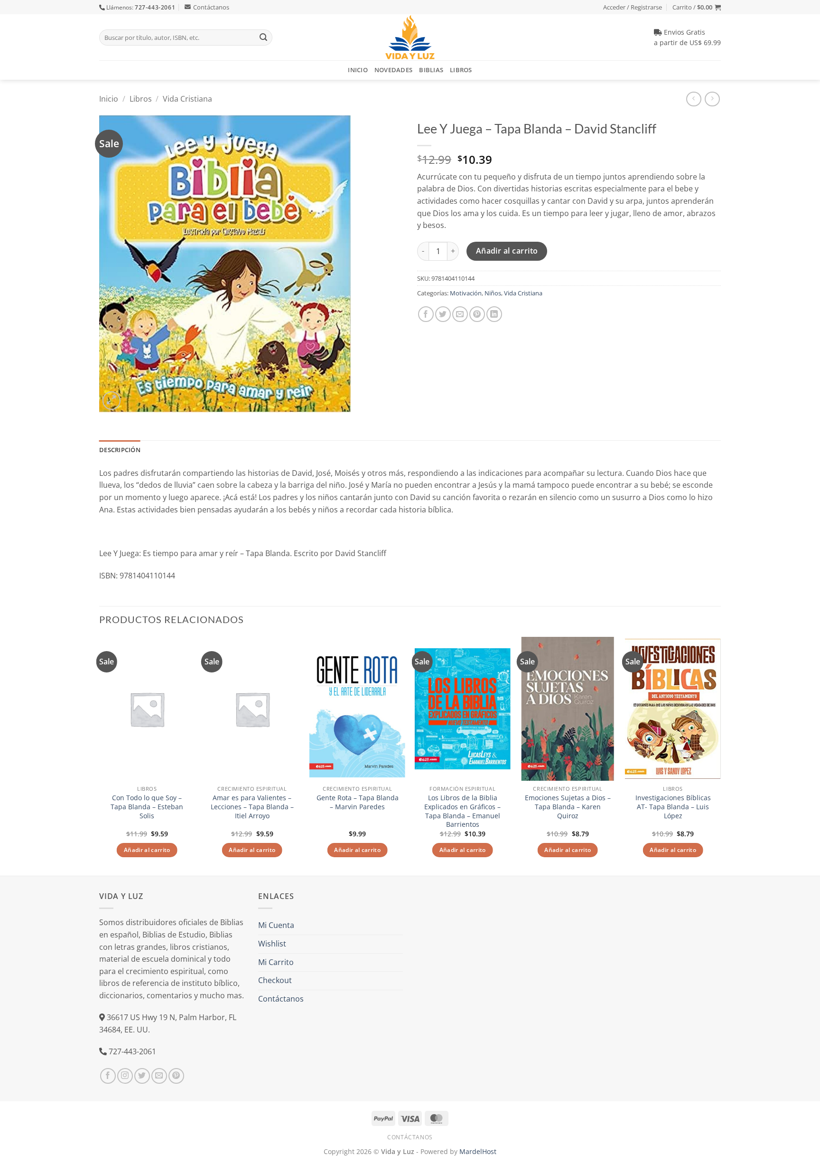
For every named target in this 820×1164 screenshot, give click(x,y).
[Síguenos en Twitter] (142, 1076)
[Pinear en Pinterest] (477, 314)
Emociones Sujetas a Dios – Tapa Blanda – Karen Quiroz (568, 807)
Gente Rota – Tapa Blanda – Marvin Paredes (358, 802)
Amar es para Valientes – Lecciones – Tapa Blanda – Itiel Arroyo (252, 807)
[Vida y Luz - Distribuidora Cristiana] (410, 37)
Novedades (393, 70)
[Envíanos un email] (159, 1076)
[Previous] (100, 755)
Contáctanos (211, 7)
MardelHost (477, 1151)
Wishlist (272, 943)
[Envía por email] (460, 314)
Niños (493, 293)
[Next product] (693, 99)
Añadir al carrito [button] (147, 849)
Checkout (275, 980)
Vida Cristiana (187, 99)
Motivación (466, 293)
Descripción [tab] (119, 449)
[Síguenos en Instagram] (125, 1076)
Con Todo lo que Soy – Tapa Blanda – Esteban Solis (147, 807)
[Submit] (263, 37)
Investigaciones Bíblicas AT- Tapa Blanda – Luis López (673, 807)
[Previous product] (712, 99)
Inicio (358, 70)
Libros (461, 70)
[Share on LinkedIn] (494, 314)
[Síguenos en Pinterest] (176, 1076)
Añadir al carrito (507, 251)
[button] (696, 7)
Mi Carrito (276, 962)
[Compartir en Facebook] (426, 314)
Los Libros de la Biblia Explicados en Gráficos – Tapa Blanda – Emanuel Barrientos (462, 811)
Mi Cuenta (276, 925)
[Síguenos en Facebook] (108, 1076)
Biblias (431, 70)
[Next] (720, 755)
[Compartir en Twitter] (443, 314)
